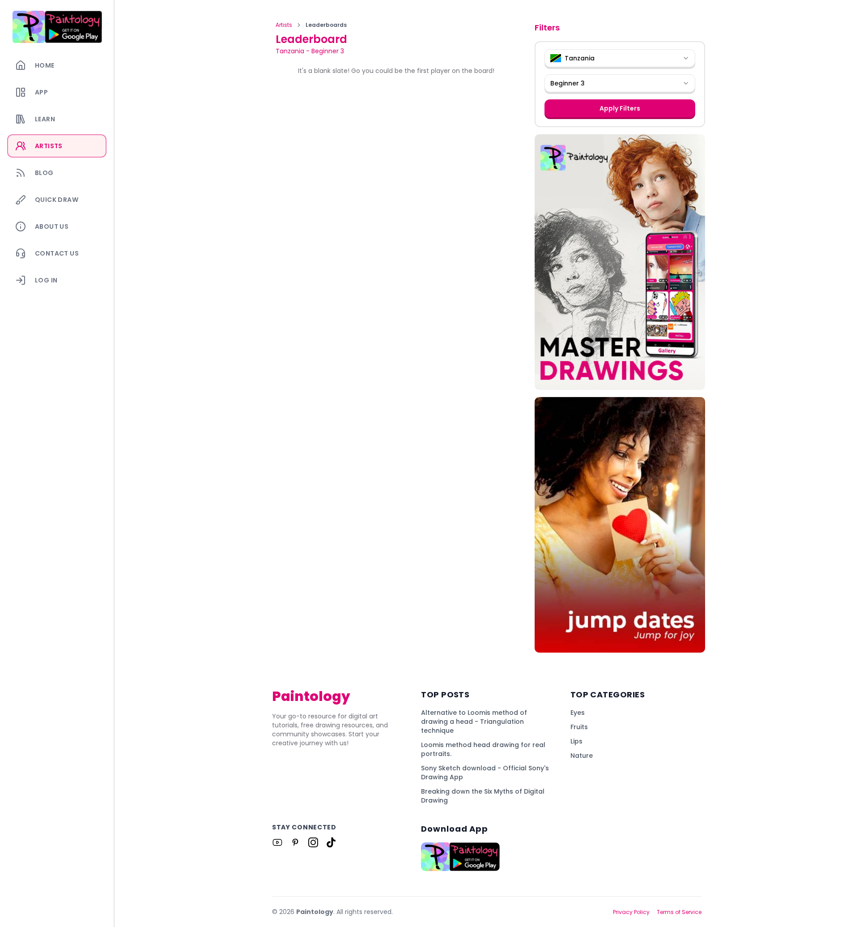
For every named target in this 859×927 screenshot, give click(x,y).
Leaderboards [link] (326, 25)
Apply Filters (620, 108)
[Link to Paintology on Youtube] (277, 842)
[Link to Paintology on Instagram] (313, 842)
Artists (284, 25)
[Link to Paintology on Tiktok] (331, 842)
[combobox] (619, 58)
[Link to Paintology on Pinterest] (295, 842)
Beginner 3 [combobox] (567, 83)
